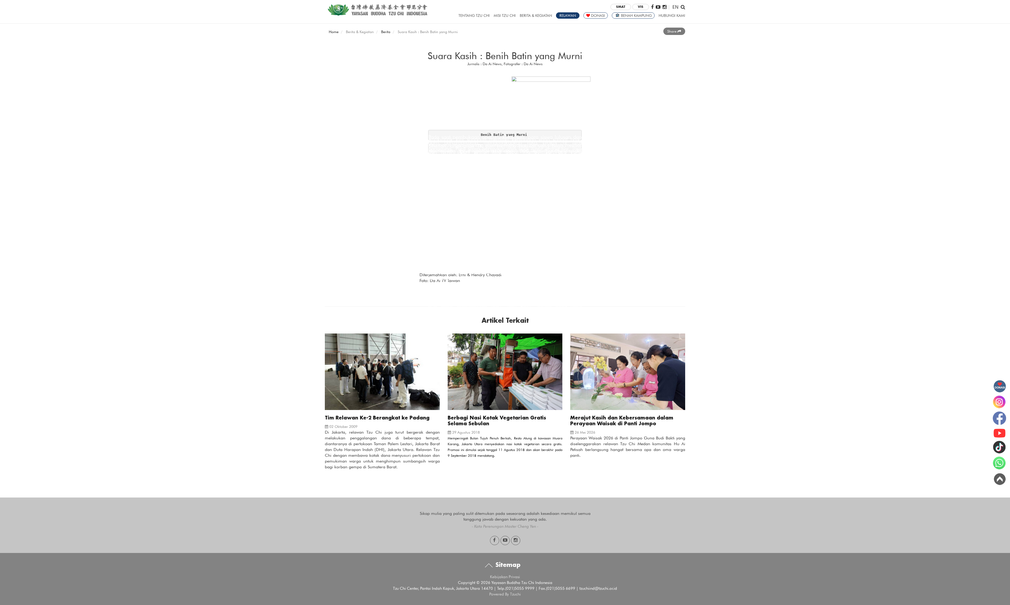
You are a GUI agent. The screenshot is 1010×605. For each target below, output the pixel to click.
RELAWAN (567, 15)
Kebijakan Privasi (505, 577)
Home (334, 32)
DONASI (597, 15)
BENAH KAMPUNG (636, 15)
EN (675, 7)
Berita (385, 32)
